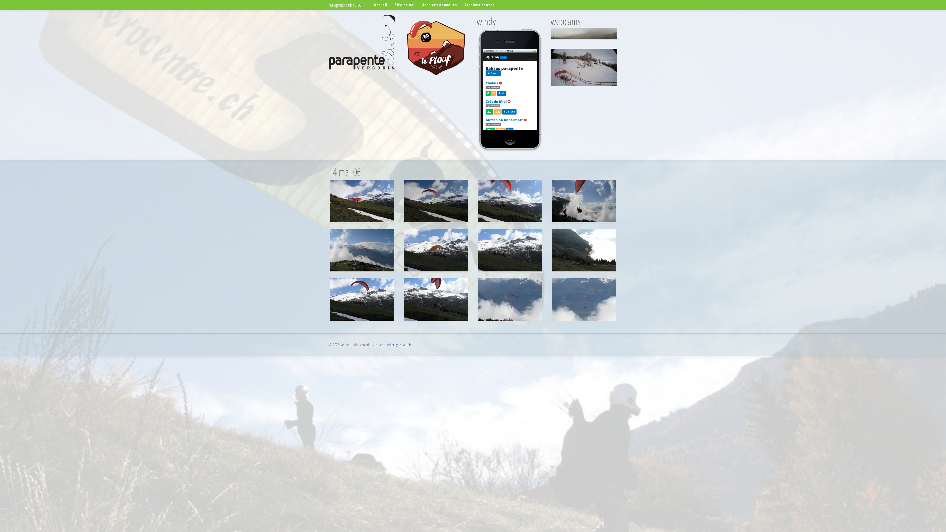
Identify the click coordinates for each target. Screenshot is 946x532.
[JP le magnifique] (584, 299)
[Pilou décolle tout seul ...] (362, 200)
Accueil (380, 5)
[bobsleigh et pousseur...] (510, 200)
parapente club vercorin (347, 4)
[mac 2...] (584, 249)
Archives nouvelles (439, 5)
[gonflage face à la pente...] (436, 249)
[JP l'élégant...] (510, 299)
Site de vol (405, 5)
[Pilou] (362, 249)
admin (407, 345)
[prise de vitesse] (510, 249)
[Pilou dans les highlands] (584, 200)
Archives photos (479, 5)
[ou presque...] (436, 200)
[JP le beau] (362, 299)
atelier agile (393, 345)
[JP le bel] (436, 299)
